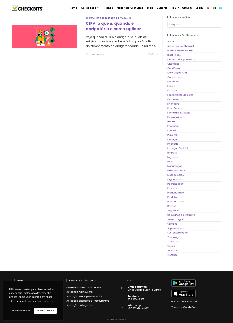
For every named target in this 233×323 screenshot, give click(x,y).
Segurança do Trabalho (116, 18)
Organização (175, 179)
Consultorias (174, 77)
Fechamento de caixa (180, 95)
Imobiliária (173, 126)
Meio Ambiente (176, 170)
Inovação (172, 139)
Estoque (172, 90)
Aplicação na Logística (79, 305)
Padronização (175, 183)
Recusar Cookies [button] (21, 310)
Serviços (172, 223)
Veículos (172, 250)
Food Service (174, 108)
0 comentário (96, 54)
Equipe (171, 86)
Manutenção (174, 166)
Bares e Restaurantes (180, 50)
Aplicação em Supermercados (84, 296)
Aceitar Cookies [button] (45, 310)
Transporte (174, 241)
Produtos (172, 197)
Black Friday (174, 55)
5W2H (170, 41)
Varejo (171, 246)
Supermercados (176, 228)
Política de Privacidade (184, 301)
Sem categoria (176, 219)
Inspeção (172, 143)
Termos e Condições (183, 307)
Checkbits (173, 63)
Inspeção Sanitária (178, 148)
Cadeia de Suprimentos (181, 59)
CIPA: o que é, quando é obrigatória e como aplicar (113, 26)
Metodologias (175, 174)
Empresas (173, 81)
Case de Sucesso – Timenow (83, 287)
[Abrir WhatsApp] (225, 315)
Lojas (170, 161)
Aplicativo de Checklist (180, 46)
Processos (173, 188)
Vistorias (172, 254)
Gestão (171, 121)
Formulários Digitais (178, 112)
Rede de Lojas (175, 201)
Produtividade (175, 192)
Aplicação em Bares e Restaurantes (87, 300)
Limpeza (172, 152)
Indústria (172, 135)
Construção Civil (177, 72)
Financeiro (173, 103)
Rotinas (171, 206)
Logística (172, 157)
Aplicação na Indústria (79, 291)
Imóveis (171, 130)
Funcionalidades (176, 117)
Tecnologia (174, 237)
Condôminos (175, 68)
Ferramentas (175, 99)
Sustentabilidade (177, 232)
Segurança (92, 18)
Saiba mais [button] (49, 301)
